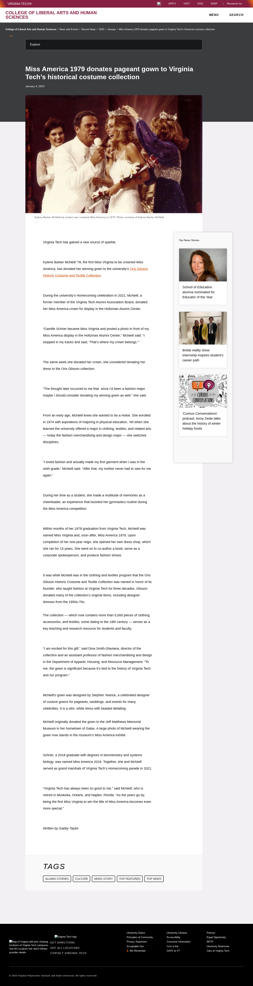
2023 (102, 29)
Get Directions (63, 942)
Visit (187, 4)
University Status (136, 932)
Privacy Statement (137, 941)
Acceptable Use (135, 946)
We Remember (138, 950)
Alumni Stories (57, 878)
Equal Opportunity (216, 937)
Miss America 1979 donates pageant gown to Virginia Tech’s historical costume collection (167, 29)
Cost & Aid (172, 946)
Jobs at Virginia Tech (218, 950)
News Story (103, 878)
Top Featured (129, 878)
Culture (81, 878)
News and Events (69, 29)
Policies (211, 932)
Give (200, 4)
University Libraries (177, 932)
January (112, 29)
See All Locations (66, 948)
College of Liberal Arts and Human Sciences (32, 29)
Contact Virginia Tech (69, 953)
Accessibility (173, 937)
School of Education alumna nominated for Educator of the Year (198, 292)
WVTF (210, 941)
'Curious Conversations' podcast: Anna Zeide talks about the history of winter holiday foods (201, 421)
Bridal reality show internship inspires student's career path (202, 355)
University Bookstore (218, 946)
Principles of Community (140, 937)
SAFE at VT (173, 950)
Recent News (89, 29)
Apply (172, 4)
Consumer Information (178, 941)
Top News (154, 878)
